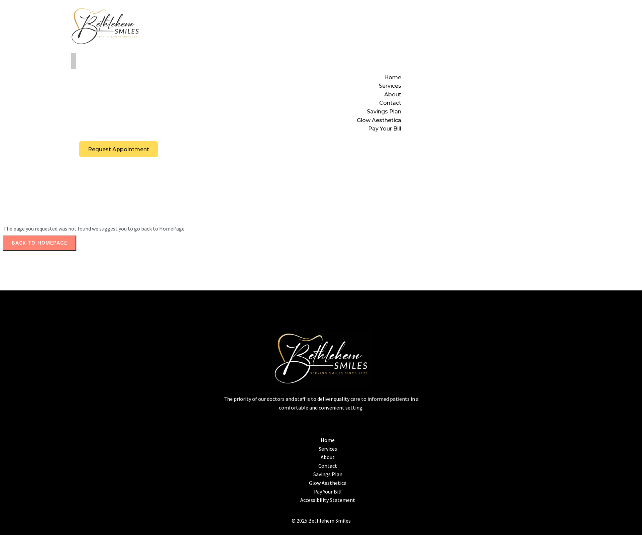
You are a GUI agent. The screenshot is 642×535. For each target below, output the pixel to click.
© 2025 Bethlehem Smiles (321, 520)
